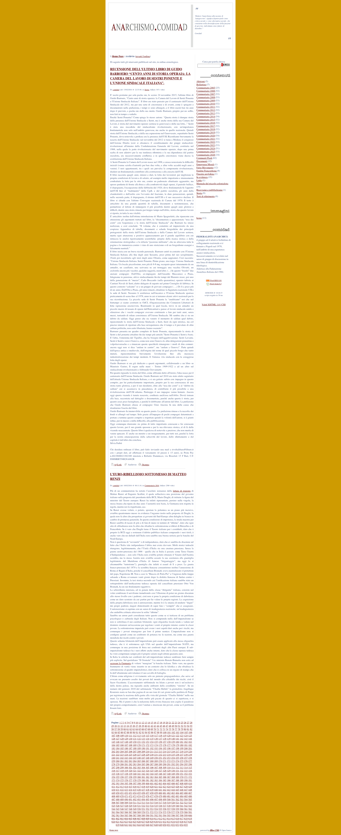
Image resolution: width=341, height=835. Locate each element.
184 (118, 748)
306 (152, 767)
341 (139, 773)
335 (113, 773)
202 (113, 751)
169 (135, 745)
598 (181, 815)
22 (173, 722)
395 (126, 783)
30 (115, 725)
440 (156, 789)
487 (113, 799)
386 (169, 780)
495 (147, 799)
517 (160, 802)
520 (173, 802)
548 (130, 809)
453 (130, 793)
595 (169, 815)
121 (173, 735)
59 (121, 729)
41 (149, 725)
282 (130, 764)
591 (152, 815)
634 (173, 821)
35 (130, 725)
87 (125, 732)
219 (186, 751)
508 (122, 802)
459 (156, 793)
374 (118, 780)
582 (113, 815)
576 (169, 812)
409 (186, 783)
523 (186, 802)
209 (143, 751)
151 (139, 741)
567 (130, 812)
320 (130, 770)
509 (126, 802)
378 (135, 780)
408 (181, 783)
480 (164, 796)
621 (118, 821)
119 (164, 735)
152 (143, 741)
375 (122, 780)
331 (177, 770)
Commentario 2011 (205, 106)
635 (177, 821)
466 (186, 793)
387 (173, 780)
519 (169, 802)
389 (181, 780)
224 (126, 754)
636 (181, 821)
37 (137, 725)
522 (181, 802)
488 (118, 799)
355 (118, 777)
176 (164, 745)
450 (118, 793)
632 (164, 821)
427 (181, 786)
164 (113, 745)
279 (118, 764)
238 (186, 754)
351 (181, 773)
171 (143, 745)
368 (173, 777)
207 (135, 751)
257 (186, 757)
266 (143, 761)
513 (143, 802)
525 (113, 805)
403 (160, 783)
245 (135, 757)
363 (152, 777)
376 (126, 780)
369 (177, 777)
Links (199, 180)
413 (122, 786)
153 (147, 741)
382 (152, 780)
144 (190, 738)
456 (143, 793)
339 (130, 773)
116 (152, 735)
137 (160, 738)
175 (160, 745)
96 (152, 732)
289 (160, 764)
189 (139, 748)
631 (160, 821)
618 (186, 818)
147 (122, 741)
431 (118, 789)
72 (161, 729)
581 (190, 812)
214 (164, 751)
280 (122, 764)
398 (139, 783)
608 (143, 818)
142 (181, 738)
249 (152, 757)
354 (113, 777)
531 (139, 805)
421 (156, 786)
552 (147, 809)
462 (169, 793)
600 (190, 815)
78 (179, 729)
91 (137, 732)
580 (186, 812)
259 (113, 761)
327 (160, 770)
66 (143, 729)
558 (173, 809)
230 (152, 754)
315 (190, 767)
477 (152, 796)
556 (164, 809)
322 (139, 770)
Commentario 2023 (205, 145)
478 (156, 796)
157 (164, 741)
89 (131, 732)
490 (126, 799)
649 (160, 824)
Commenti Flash (204, 158)
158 (169, 741)
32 (121, 725)
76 (173, 729)
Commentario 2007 (205, 94)
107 (113, 735)
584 (122, 815)
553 (152, 809)
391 (190, 780)
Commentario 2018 (205, 129)
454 (135, 793)
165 (118, 745)
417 (139, 786)
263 (130, 761)
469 (118, 796)
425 (173, 786)
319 (126, 770)
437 (143, 789)
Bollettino (201, 84)
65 (140, 729)
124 (186, 735)
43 (155, 725)
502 (177, 799)
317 (118, 770)
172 (147, 745)
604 (126, 818)
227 (139, 754)
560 (181, 809)
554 (156, 809)
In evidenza (202, 177)
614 (169, 818)
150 (135, 741)
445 (177, 789)
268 (152, 761)
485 (186, 796)
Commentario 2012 (205, 110)
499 (164, 799)
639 (118, 824)
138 (164, 738)
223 (122, 754)
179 (177, 745)
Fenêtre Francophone (206, 170)
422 (160, 786)
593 (160, 815)
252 (164, 757)
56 (112, 729)
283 (135, 764)
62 (130, 729)
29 (112, 725)
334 (190, 770)
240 (113, 757)
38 (140, 725)
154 (152, 741)
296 (190, 764)
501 (173, 799)
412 (118, 786)
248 (147, 757)
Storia (147, 89)
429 (190, 786)
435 (135, 789)
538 (169, 805)
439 (152, 789)
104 (182, 732)
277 (190, 761)
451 (122, 793)
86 (122, 732)
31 (118, 725)
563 (113, 812)
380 (143, 780)
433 (126, 789)
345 (156, 773)
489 (122, 799)
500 (169, 799)
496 (152, 799)
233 (164, 754)
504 (186, 799)
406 (173, 783)
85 (119, 732)
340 (135, 773)
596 (173, 815)
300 (126, 767)
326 (156, 770)
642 (130, 824)
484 (181, 796)
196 (169, 748)
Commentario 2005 (205, 87)
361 (143, 777)
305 (147, 767)
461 (164, 793)
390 (186, 780)
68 (149, 729)
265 (139, 761)
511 (135, 802)
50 (176, 725)
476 (147, 796)
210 (147, 751)
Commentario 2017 (205, 126)
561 (186, 809)
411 (113, 786)
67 (146, 729)
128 (122, 738)
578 (177, 812)
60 (124, 729)
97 (155, 732)
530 (135, 805)
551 (143, 809)
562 (190, 809)
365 (160, 777)
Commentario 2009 (205, 100)
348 (169, 773)
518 (164, 802)
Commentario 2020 (205, 135)
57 (115, 729)
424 (169, 786)
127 (118, 738)
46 (164, 725)
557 (169, 809)
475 (143, 796)
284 (139, 764)
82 (191, 729)
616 (177, 818)
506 (113, 802)
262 (126, 761)
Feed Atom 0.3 (215, 283)
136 (156, 738)
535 (156, 805)
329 (169, 770)
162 (186, 741)
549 (135, 809)
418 (143, 786)
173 (152, 745)
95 (149, 732)
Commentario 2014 (205, 116)
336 (118, 773)
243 (126, 757)
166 (122, 745)
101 (169, 732)
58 (118, 729)
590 (147, 815)
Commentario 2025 (205, 151)
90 (134, 732)
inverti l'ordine (143, 56)
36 (133, 725)
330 (173, 770)
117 (156, 735)
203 (118, 751)
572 (152, 812)
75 (170, 729)
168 (130, 745)
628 (147, 821)
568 (135, 812)
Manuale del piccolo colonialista (212, 183)
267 (147, 761)
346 (160, 773)
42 (152, 725)
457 (147, 793)
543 (190, 805)
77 (176, 729)
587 (135, 815)
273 (173, 761)
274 (177, 761)
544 (113, 809)
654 (181, 824)
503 (181, 799)
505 (190, 799)
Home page (113, 830)
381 (147, 780)
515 (152, 802)
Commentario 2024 (205, 148)
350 (177, 773)
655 (186, 824)
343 (147, 773)
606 (135, 818)
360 (139, 777)
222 (118, 754)
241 (118, 757)
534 (152, 805)
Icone (199, 217)
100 (165, 732)
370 (181, 777)
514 (147, 802)
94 (146, 732)
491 (130, 799)
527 (122, 805)
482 (173, 796)
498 (160, 799)
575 (164, 812)
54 (188, 725)
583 (118, 815)
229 (147, 754)
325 (152, 770)
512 (139, 802)
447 (186, 789)
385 (164, 780)
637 (186, 821)
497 (156, 799)
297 (113, 767)
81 (188, 729)
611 (156, 818)
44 (158, 725)
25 (182, 722)
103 (177, 732)
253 (169, 757)
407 (177, 783)
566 (126, 812)
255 (177, 757)
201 (190, 748)
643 (135, 824)
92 (140, 732)
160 (177, 741)
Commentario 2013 (205, 113)
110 (126, 735)
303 (139, 767)
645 (143, 824)
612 (160, 818)
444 (173, 789)
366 (164, 777)
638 (190, 821)
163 (190, 741)
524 (190, 802)
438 (147, 789)
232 (160, 754)
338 (126, 773)
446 (181, 789)
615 (173, 818)
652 (173, 824)
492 (135, 799)
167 (126, 745)
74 (167, 729)
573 (156, 812)
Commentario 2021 (205, 138)
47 (167, 725)
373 (113, 780)
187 (130, 748)
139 (169, 738)
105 (186, 732)
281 (126, 764)
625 (135, 821)
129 (126, 738)
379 (139, 780)
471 (126, 796)
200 (186, 748)
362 (147, 777)
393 (118, 783)
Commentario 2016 (152, 485)
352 (186, 773)
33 (124, 725)
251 (160, 757)
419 (147, 786)
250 (156, 757)
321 (135, 770)
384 (160, 780)
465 (181, 793)
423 (164, 786)
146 (118, 741)
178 (173, 745)
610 (152, 818)
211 (152, 751)
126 (113, 738)
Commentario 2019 (205, 132)
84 (116, 732)
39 (143, 725)
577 (173, 812)
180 (181, 745)
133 (143, 738)
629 (152, 821)
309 (164, 767)
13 (146, 722)
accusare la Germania (120, 663)
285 (143, 764)
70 (155, 729)
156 (160, 741)
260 (118, 761)
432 (122, 789)
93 (143, 732)
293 (177, 764)
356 (122, 777)
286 (147, 764)
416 (135, 786)
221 (113, 754)
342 (143, 773)
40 (146, 725)
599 (186, 815)
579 (181, 812)
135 (152, 738)
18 (161, 722)
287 (152, 764)
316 (113, 770)
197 (173, 748)
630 (156, 821)
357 (126, 777)
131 (135, 738)
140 (173, 738)
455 (139, 793)
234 (169, 754)
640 (122, 824)
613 (164, 818)
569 (139, 812)
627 (143, 821)
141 (177, 738)
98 (158, 732)
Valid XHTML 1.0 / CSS (214, 304)
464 (177, 793)
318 (122, 770)
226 (135, 754)
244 (130, 757)
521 (177, 802)
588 (139, 815)
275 (181, 761)
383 (156, 780)
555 (160, 809)
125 (190, 735)
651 (169, 824)
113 (139, 735)
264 (135, 761)
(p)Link (118, 464)
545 (118, 809)
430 (113, 789)
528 (126, 805)
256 (181, 757)
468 (113, 796)
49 (173, 725)
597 (177, 815)
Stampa (145, 464)
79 (182, 729)
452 (126, 793)
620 (113, 821)
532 (143, 805)
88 (128, 732)
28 (191, 722)
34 (127, 725)
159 (173, 741)
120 (169, 735)
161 (181, 741)
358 (130, 777)
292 (173, 764)
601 (113, 818)
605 (130, 818)
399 (143, 783)
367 (169, 777)
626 (139, 821)
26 (185, 722)
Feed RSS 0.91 (216, 280)
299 (122, 767)
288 (156, 764)
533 (147, 805)
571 (147, 812)
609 (147, 818)
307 (156, 767)
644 (139, 824)
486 (190, 796)
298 (118, 767)
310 (169, 767)
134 (147, 738)
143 (186, 738)
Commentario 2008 (205, 97)
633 (169, 821)
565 (122, 812)
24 (179, 722)
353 (190, 773)
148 (126, 741)
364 (156, 777)
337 (122, 773)
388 (177, 780)
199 (181, 748)
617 (181, 818)
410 (190, 783)
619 (190, 818)
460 (160, 793)
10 (137, 722)
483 (177, 796)
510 (130, 802)
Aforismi (200, 81)
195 (164, 748)
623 (126, 821)
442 (164, 789)
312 (177, 767)
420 (152, 786)
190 (143, 748)
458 (152, 793)
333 (186, 770)
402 (156, 783)
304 (143, 767)
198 (177, 748)
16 (155, 722)
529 (130, 805)
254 (173, 757)
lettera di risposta (182, 490)
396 (130, 783)
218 (181, 751)
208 (139, 751)
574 (160, 812)
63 (133, 729)
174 (156, 745)
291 (169, 764)
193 (156, 748)
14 (149, 722)
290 (164, 764)
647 (152, 824)
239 (190, 754)
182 (190, 745)
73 (164, 729)
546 (122, 809)
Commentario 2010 (205, 103)
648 (156, 824)
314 (186, 767)
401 (152, 783)
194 (160, 748)
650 (164, 824)
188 (135, 748)
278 (113, 764)
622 (122, 821)
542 (186, 805)
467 (190, 793)
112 (135, 735)
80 (185, 729)
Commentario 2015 (205, 119)
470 (122, 796)
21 (170, 722)
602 (118, 818)
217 (177, 751)
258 (190, 757)
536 (160, 805)
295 (186, 764)
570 (143, 812)
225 (130, 754)
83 (113, 732)
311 (173, 767)
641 (126, 824)
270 (160, 761)
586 (130, 815)
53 (185, 725)
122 (177, 735)
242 (122, 757)
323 (143, 770)
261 (122, 761)
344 (152, 773)
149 (130, 741)
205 (126, 751)
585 (126, 815)
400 (147, 783)
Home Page (118, 56)
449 (113, 793)
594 (164, 815)
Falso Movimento (204, 167)
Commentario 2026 (205, 154)
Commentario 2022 (205, 142)
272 (169, 761)
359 (135, 777)
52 (182, 725)
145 (113, 741)
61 (127, 729)
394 (122, 783)
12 (143, 722)
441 (160, 789)
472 (130, 796)
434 (130, 789)
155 (156, 741)
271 (164, 761)
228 (143, 754)
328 (164, 770)
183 (113, 748)
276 (186, 761)
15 (152, 722)
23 (176, 722)
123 (181, 735)
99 (161, 732)
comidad (116, 89)
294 (181, 764)
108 (118, 735)
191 (147, 748)
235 (173, 754)
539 (173, 805)
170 (139, 745)
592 (156, 815)
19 (164, 722)
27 (188, 722)
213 (160, 751)
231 (156, 754)
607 (139, 818)
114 (143, 735)
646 (147, 824)
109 (122, 735)
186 (126, 748)
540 (177, 805)
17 (158, 722)
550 (139, 809)
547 (126, 809)
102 (173, 732)
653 (177, 824)
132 (139, 738)
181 (186, 745)
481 (169, 796)
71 (158, 729)
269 (156, 761)
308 (160, 767)
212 (156, 751)
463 (173, 793)
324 (147, 770)
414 (126, 786)
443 (169, 789)
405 (169, 783)
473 (135, 796)
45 (161, 725)
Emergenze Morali (205, 164)
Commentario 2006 (205, 90)
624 (130, 821)
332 (181, 770)
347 (164, 773)
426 (177, 786)
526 (118, 805)
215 (169, 751)
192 (152, 748)
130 (130, 738)
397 (135, 783)
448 (190, 789)
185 (122, 748)
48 (170, 725)
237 (181, 754)
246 (139, 757)
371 (186, 777)
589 (143, 815)
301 (130, 767)
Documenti (201, 161)
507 (118, 802)
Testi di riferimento (205, 196)
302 (135, 767)
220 (190, 751)
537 (164, 805)
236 (177, 754)
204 (122, 751)
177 (169, 745)
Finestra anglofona (205, 173)
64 (137, 729)
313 (181, 767)
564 (118, 812)
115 (147, 735)
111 (130, 735)
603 (122, 818)
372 (190, 777)
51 (179, 725)
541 (181, 805)
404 (164, 783)
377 (130, 780)
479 (160, 796)
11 (140, 722)
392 (113, 783)
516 (156, 802)
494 (143, 799)
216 (173, 751)
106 (190, 732)
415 (130, 786)
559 (177, 809)
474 (139, 796)
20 (167, 722)
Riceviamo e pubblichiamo (209, 189)
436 (139, 789)
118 (160, 735)
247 (143, 757)
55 (191, 725)
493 (139, 799)
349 (173, 773)
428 (186, 786)
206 (130, 751)
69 (152, 729)
